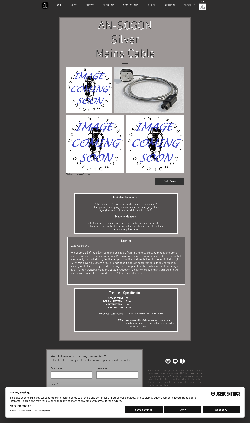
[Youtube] (175, 361)
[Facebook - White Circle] (182, 361)
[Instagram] (168, 361)
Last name (101, 368)
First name (57, 368)
